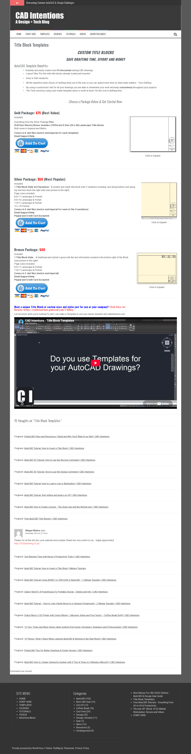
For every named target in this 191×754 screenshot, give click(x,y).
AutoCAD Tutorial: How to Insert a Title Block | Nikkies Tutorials (55, 568)
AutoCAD (80, 698)
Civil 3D (80, 705)
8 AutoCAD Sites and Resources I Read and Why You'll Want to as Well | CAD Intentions (66, 436)
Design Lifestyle (84, 717)
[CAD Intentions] (45, 17)
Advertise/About (98, 34)
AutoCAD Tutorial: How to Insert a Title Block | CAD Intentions (54, 448)
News (79, 724)
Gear (78, 721)
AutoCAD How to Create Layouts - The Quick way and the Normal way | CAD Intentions (66, 507)
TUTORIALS (71, 34)
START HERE (30, 34)
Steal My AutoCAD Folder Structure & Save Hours (49, 3)
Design (79, 714)
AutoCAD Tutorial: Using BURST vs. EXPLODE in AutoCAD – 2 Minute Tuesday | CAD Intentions (70, 580)
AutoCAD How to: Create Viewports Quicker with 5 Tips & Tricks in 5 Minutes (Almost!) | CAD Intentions (74, 662)
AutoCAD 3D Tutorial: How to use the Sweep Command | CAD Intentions (59, 472)
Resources (81, 727)
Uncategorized (83, 730)
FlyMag (56, 748)
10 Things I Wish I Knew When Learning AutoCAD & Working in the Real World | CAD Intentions (70, 639)
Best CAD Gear (83, 702)
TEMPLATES (44, 34)
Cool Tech (81, 711)
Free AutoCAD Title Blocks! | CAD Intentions (46, 518)
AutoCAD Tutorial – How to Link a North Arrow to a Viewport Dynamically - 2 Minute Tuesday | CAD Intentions (77, 603)
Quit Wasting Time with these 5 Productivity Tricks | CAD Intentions (57, 556)
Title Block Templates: (144, 699)
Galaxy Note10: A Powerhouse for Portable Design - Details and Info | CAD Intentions (66, 591)
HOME (18, 34)
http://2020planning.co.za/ (27, 543)
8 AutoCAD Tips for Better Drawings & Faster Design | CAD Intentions (58, 650)
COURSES (58, 34)
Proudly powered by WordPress (27, 748)
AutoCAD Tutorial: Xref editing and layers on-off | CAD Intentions (55, 495)
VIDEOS (83, 34)
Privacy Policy (82, 748)
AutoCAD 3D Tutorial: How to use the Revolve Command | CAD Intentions (59, 460)
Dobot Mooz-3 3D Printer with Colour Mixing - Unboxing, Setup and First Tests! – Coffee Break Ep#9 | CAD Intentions (81, 615)
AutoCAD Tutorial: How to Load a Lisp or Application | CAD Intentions (57, 483)
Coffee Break (82, 708)
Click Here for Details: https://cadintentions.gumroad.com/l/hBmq (70, 308)
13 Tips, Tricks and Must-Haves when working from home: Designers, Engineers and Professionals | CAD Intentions (81, 627)
